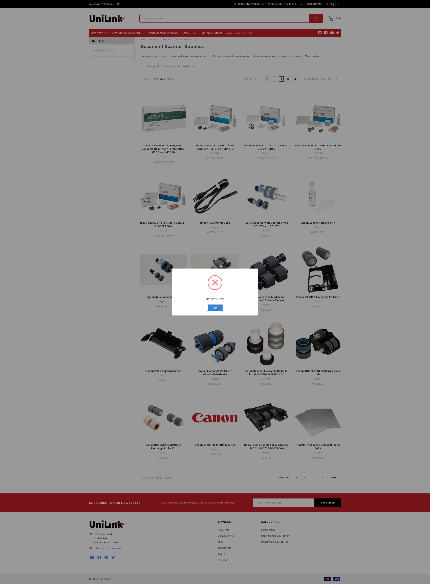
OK (215, 308)
